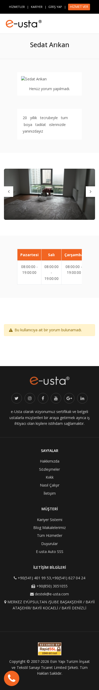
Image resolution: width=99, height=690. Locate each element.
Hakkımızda (49, 461)
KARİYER (37, 7)
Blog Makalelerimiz (49, 527)
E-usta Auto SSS (49, 551)
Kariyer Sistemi (49, 519)
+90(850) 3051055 (52, 586)
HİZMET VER (79, 6)
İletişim (50, 493)
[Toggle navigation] (92, 21)
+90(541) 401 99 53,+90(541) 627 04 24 (51, 577)
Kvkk (50, 477)
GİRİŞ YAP (55, 7)
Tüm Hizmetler (49, 535)
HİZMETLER (17, 7)
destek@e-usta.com (52, 593)
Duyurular (49, 543)
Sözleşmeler (49, 469)
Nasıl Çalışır (49, 485)
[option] (49, 194)
